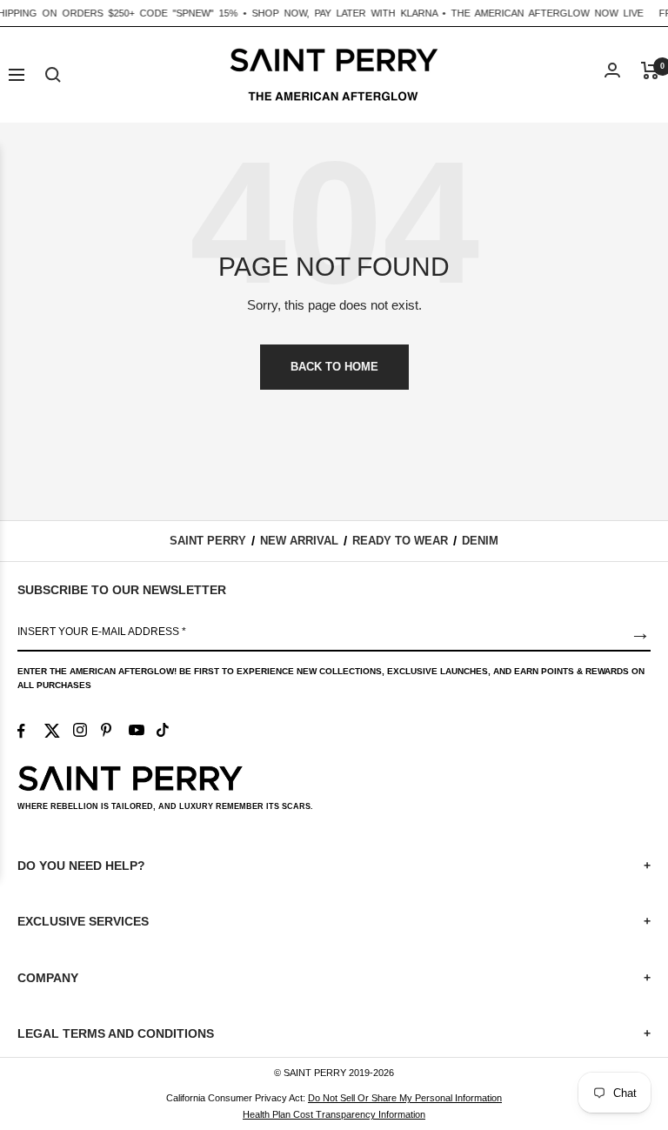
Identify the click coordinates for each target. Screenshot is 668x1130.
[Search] (53, 75)
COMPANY (334, 978)
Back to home (334, 366)
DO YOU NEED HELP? (334, 866)
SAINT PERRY (208, 540)
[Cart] (650, 70)
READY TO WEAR (400, 540)
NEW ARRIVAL (299, 540)
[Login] (612, 70)
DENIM (480, 540)
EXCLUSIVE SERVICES (334, 921)
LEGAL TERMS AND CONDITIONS (334, 1033)
